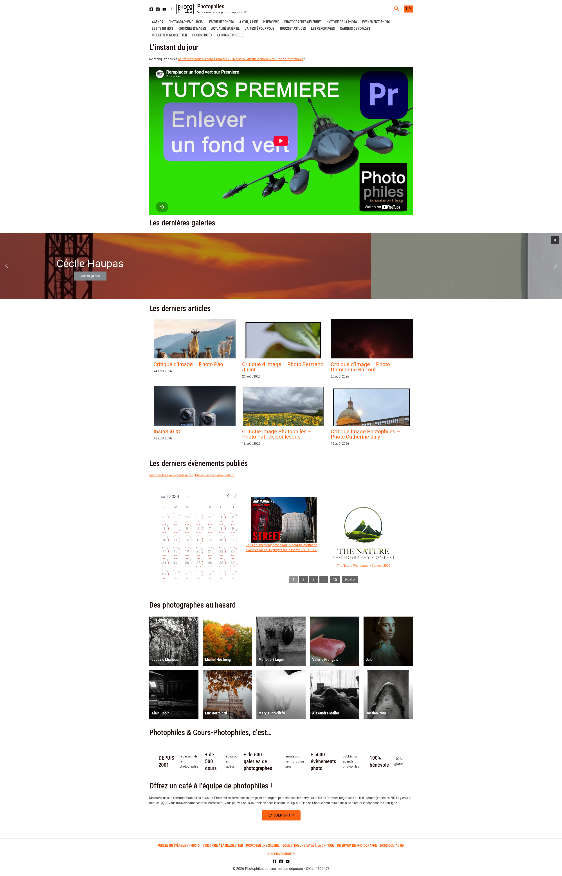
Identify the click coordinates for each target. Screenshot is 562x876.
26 (187, 562)
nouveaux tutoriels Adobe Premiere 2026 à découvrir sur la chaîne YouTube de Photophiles (240, 59)
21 (210, 551)
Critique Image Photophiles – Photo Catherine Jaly (365, 434)
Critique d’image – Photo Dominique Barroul (360, 367)
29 (187, 516)
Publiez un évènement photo (178, 845)
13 (198, 539)
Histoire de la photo (342, 21)
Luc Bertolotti (216, 713)
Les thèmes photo (221, 21)
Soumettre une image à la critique (308, 845)
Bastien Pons (376, 713)
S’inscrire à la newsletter (223, 845)
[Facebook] (151, 9)
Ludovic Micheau (165, 659)
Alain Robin (160, 713)
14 (210, 539)
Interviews (271, 21)
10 (164, 539)
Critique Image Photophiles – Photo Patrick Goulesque (276, 434)
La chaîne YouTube (230, 35)
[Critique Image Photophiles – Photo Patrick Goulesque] (283, 417)
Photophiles (210, 6)
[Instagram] (158, 9)
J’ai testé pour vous (259, 28)
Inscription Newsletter (169, 35)
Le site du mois (162, 28)
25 (176, 562)
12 (187, 539)
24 (164, 562)
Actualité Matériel (225, 28)
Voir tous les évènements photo (171, 475)
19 (187, 551)
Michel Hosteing (218, 659)
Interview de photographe (357, 845)
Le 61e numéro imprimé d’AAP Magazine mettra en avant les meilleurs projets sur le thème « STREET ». (281, 547)
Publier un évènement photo (214, 475)
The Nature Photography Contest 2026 (363, 565)
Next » (350, 579)
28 (176, 516)
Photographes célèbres (302, 21)
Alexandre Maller (325, 713)
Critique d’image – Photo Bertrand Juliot (283, 367)
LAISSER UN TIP (281, 815)
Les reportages (323, 28)
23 (233, 551)
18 (176, 551)
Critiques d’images (192, 28)
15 (221, 539)
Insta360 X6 (167, 431)
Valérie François (325, 659)
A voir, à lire (248, 21)
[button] (397, 9)
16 (233, 539)
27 (164, 516)
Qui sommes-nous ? (281, 854)
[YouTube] (164, 9)
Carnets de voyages (355, 28)
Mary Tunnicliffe (272, 713)
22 (221, 551)
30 (198, 516)
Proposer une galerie (262, 845)
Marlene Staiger (271, 659)
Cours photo (202, 35)
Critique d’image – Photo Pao (188, 364)
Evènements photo (376, 21)
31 (210, 516)
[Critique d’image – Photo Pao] (195, 343)
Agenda (157, 21)
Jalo (369, 659)
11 (176, 539)
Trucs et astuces (293, 28)
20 (198, 551)
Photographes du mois (185, 21)
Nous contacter (392, 845)
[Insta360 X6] (195, 424)
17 (164, 551)
